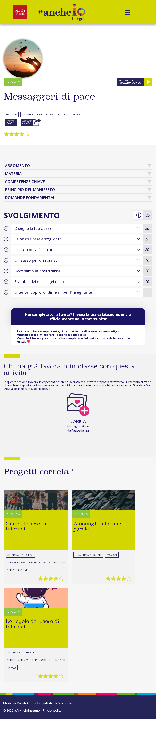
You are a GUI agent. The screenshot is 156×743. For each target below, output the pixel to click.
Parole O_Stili (26, 703)
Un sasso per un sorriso (82, 260)
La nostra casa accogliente (82, 239)
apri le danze (41, 389)
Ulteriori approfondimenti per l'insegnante (53, 292)
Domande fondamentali (30, 197)
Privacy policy (51, 710)
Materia (13, 173)
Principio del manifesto (30, 189)
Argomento (17, 165)
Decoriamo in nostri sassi (82, 270)
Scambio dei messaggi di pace (82, 281)
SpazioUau (65, 703)
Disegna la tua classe (82, 228)
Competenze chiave (25, 181)
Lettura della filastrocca (82, 249)
